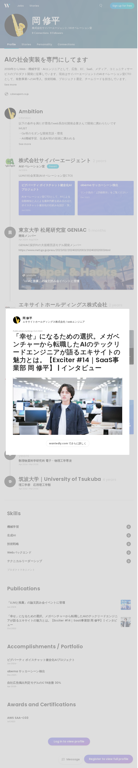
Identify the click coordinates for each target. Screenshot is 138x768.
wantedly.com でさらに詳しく (67, 443)
